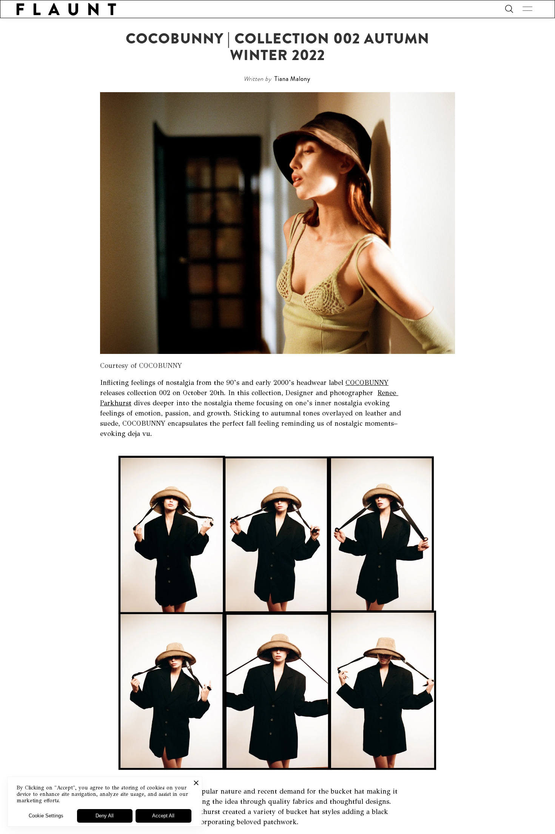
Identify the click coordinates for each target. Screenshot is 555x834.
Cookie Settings (46, 816)
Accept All (163, 816)
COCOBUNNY (366, 382)
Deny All (105, 816)
